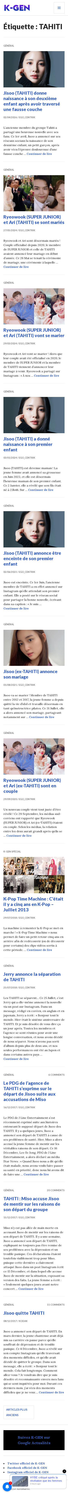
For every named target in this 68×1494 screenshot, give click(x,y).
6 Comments (56, 1074)
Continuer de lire (39, 154)
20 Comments (56, 1190)
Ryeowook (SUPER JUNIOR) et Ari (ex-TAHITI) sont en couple (32, 785)
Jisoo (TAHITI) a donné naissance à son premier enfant (27, 444)
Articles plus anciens (16, 1412)
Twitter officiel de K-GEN (26, 1463)
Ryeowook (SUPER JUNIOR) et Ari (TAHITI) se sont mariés (33, 219)
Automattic (23, 1488)
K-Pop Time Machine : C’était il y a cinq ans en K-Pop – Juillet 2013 (33, 904)
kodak (23, 1321)
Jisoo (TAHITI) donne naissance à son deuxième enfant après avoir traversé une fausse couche (31, 101)
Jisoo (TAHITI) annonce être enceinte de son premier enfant (32, 558)
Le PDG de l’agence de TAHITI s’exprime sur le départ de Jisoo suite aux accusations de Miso (29, 1091)
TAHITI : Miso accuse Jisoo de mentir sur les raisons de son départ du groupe (31, 1204)
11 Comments (56, 1304)
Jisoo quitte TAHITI (23, 1313)
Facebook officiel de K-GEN (27, 1468)
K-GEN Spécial (12, 851)
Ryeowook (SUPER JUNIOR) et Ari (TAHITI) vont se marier (33, 332)
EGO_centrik (27, 117)
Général (8, 45)
